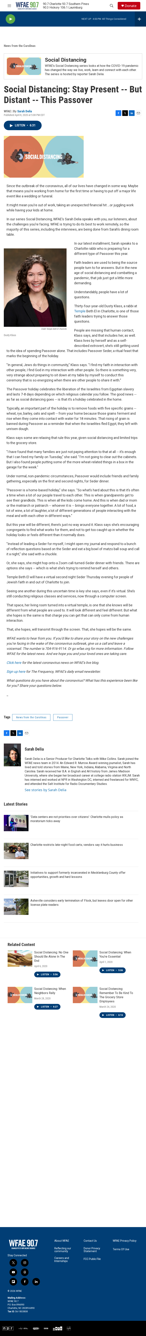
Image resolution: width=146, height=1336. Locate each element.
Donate (130, 6)
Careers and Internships (61, 1260)
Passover (62, 717)
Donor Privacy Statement (92, 1250)
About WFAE (61, 1240)
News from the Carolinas (20, 46)
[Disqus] (73, 1078)
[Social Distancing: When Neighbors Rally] (20, 995)
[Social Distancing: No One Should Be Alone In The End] (20, 958)
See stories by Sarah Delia (45, 790)
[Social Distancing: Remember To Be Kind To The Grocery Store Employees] (85, 995)
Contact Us (90, 1240)
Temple (80, 311)
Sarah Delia (24, 111)
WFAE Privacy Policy (124, 1240)
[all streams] (140, 19)
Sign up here (15, 672)
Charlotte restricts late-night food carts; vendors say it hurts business (76, 845)
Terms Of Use (121, 1249)
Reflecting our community (62, 1250)
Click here (13, 663)
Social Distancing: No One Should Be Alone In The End (51, 957)
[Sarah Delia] (12, 755)
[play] (10, 19)
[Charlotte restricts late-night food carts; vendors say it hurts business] (16, 851)
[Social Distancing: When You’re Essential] (85, 958)
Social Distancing (65, 60)
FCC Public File (92, 1259)
